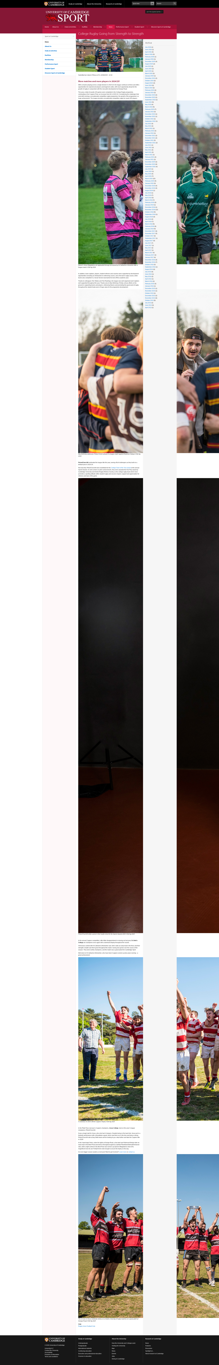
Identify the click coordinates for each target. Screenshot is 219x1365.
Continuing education (85, 1351)
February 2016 (149, 283)
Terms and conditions (51, 1356)
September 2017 (150, 238)
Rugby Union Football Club (86, 1326)
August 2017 (149, 240)
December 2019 (150, 186)
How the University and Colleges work (123, 1343)
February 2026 (149, 57)
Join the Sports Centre (153, 12)
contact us (131, 1152)
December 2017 (150, 231)
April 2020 (148, 176)
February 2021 (149, 157)
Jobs (113, 1356)
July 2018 (148, 219)
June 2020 (148, 171)
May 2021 (148, 150)
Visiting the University (118, 1346)
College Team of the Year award (121, 468)
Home (47, 27)
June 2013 (148, 305)
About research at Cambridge (154, 1353)
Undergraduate (83, 1343)
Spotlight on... (149, 1351)
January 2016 (149, 286)
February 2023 (149, 109)
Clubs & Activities (70, 27)
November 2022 (150, 116)
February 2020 (149, 181)
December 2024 (150, 78)
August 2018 (149, 217)
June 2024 (148, 85)
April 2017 (148, 250)
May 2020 (148, 174)
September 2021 (150, 143)
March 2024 (149, 88)
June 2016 (148, 274)
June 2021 (148, 147)
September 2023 (150, 100)
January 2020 (149, 183)
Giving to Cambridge (118, 1359)
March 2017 (149, 252)
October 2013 (149, 300)
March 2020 (149, 178)
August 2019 (149, 190)
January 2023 (149, 111)
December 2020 (150, 162)
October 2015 (149, 293)
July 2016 (148, 272)
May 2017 (148, 248)
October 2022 (149, 119)
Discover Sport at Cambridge (161, 27)
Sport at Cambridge (51, 36)
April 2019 (148, 197)
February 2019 (149, 202)
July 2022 (148, 123)
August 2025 (149, 64)
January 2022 (149, 133)
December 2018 (150, 207)
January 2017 (149, 257)
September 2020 (150, 166)
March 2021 (149, 154)
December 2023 (150, 95)
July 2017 (148, 243)
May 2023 (148, 104)
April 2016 (148, 279)
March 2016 (149, 281)
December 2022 (150, 114)
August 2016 (149, 269)
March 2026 (149, 54)
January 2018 (149, 229)
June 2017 (148, 245)
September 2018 (150, 214)
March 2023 (149, 107)
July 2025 (148, 66)
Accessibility (48, 1352)
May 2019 (148, 195)
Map (113, 1348)
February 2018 (149, 226)
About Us (55, 27)
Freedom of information (52, 1354)
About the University (94, 4)
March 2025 (149, 73)
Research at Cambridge (114, 4)
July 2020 (148, 169)
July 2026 (148, 47)
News (110, 27)
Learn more (122, 1152)
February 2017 (149, 255)
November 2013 (150, 298)
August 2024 (149, 83)
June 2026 (148, 49)
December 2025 (150, 61)
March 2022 (149, 128)
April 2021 (148, 152)
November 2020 (150, 164)
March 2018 (149, 224)
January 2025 (149, 76)
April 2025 (148, 71)
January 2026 (149, 59)
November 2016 (150, 262)
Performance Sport (122, 27)
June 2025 (148, 69)
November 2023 (150, 97)
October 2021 (149, 140)
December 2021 (150, 135)
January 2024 (149, 92)
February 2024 (149, 90)
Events (114, 1353)
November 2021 (150, 138)
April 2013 (148, 307)
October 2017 (149, 236)
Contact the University (51, 1350)
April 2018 (148, 221)
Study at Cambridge (75, 4)
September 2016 (150, 267)
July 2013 (148, 303)
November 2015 (150, 291)
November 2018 (150, 209)
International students (85, 1348)
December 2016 (150, 260)
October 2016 (149, 264)
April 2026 (148, 52)
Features (148, 1346)
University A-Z (49, 1348)
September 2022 (150, 121)
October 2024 (149, 80)
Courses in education (84, 1356)
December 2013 (150, 295)
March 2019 (149, 200)
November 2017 (150, 233)
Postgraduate (82, 1346)
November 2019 (150, 188)
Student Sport (139, 27)
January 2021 (149, 159)
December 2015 (150, 288)
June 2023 (148, 102)
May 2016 (148, 276)
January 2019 (149, 205)
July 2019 (148, 193)
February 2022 (149, 131)
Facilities (84, 27)
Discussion (148, 1348)
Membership (97, 27)
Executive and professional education (90, 1353)
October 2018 (149, 212)
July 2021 (148, 145)
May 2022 (148, 126)
